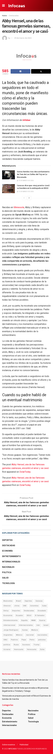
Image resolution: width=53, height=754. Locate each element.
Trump (36, 645)
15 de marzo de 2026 (26, 180)
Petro (32, 640)
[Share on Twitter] (41, 71)
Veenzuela (18, 649)
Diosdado (42, 611)
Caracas (39, 601)
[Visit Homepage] (17, 5)
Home (4, 16)
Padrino (14, 640)
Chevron (7, 606)
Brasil (18, 601)
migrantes (8, 635)
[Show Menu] (3, 5)
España (24, 620)
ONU (5, 640)
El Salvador (40, 615)
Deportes (7, 540)
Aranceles (8, 601)
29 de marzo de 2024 (22, 38)
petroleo (42, 640)
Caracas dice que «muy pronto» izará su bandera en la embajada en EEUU (33, 186)
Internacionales (11, 562)
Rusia (16, 645)
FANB (33, 620)
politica (7, 645)
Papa (24, 640)
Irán (38, 625)
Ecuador (19, 615)
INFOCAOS (12, 749)
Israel (46, 625)
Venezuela (31, 649)
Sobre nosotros (8, 745)
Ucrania (7, 649)
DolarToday (25, 471)
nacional (30, 635)
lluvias (25, 630)
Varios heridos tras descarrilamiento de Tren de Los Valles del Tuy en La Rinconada (33, 174)
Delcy (6, 611)
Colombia (34, 606)
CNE (24, 606)
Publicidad (24, 745)
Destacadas (14, 16)
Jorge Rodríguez (11, 630)
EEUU (29, 615)
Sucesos (26, 645)
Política (6, 572)
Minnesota (19, 207)
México (19, 635)
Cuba (44, 606)
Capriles (28, 601)
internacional (9, 625)
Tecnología (8, 583)
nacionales (42, 635)
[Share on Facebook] (20, 71)
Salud (5, 578)
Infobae (26, 120)
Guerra (42, 620)
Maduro (34, 630)
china (16, 606)
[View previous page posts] (24, 198)
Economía (7, 551)
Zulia (42, 649)
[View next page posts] (29, 198)
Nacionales (8, 567)
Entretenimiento (11, 556)
